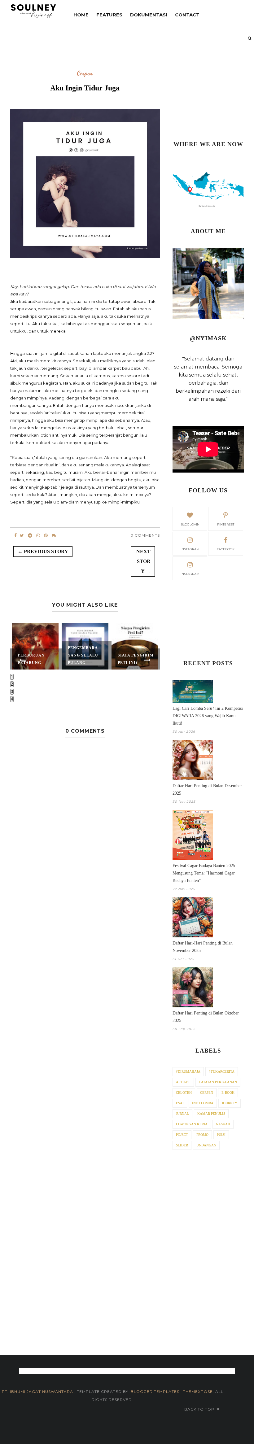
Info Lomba (202, 1103)
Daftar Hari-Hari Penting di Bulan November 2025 (203, 947)
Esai (180, 1103)
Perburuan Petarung (31, 659)
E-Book (227, 1092)
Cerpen (85, 73)
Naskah (223, 1124)
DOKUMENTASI (148, 15)
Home (81, 15)
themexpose (198, 1391)
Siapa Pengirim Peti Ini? (135, 659)
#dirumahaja (188, 1071)
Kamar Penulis (211, 1113)
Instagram (190, 574)
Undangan (206, 1145)
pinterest (225, 524)
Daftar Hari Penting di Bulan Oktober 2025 (206, 1017)
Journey (229, 1103)
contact (187, 15)
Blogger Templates (155, 1391)
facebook (225, 549)
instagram (190, 549)
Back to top (200, 1409)
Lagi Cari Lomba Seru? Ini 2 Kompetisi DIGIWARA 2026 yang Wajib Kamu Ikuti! (208, 716)
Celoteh (184, 1092)
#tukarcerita (221, 1071)
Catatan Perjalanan (218, 1082)
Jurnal (182, 1113)
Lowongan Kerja (192, 1124)
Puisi (221, 1134)
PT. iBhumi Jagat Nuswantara (37, 1391)
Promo (202, 1134)
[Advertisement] (208, 95)
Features (109, 15)
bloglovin (190, 524)
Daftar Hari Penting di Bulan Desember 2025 (207, 789)
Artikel (183, 1082)
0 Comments (145, 535)
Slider (182, 1145)
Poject (182, 1134)
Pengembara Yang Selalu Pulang (83, 655)
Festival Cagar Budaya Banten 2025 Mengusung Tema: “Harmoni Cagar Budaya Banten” (204, 873)
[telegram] (30, 535)
